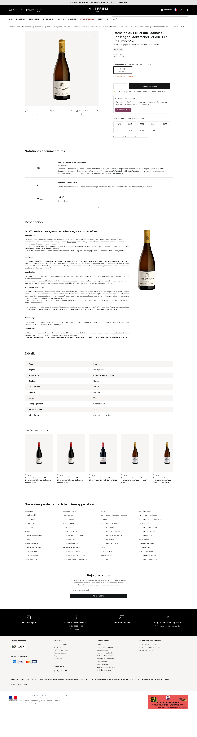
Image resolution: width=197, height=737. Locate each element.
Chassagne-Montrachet (138, 45)
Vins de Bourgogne (54, 27)
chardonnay (29, 324)
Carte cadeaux (102, 650)
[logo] (99, 9)
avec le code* (93, 2)
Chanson (28, 539)
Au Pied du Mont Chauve (148, 515)
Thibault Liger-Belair (70, 531)
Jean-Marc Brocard (108, 551)
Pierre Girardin (144, 523)
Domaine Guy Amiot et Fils (148, 559)
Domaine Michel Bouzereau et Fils (75, 559)
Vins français (39, 27)
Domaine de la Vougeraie (148, 527)
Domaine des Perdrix (33, 555)
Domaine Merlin (31, 559)
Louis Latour (29, 511)
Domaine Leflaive (107, 539)
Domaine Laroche (107, 527)
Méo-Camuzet (144, 539)
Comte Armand (144, 547)
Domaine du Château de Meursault (114, 515)
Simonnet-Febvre (31, 543)
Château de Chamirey (33, 547)
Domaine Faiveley (145, 511)
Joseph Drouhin (30, 515)
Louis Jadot (105, 511)
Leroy (103, 547)
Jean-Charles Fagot (146, 551)
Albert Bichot (68, 515)
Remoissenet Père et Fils (72, 547)
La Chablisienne (30, 527)
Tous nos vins (27, 27)
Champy (104, 519)
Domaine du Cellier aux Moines (103, 27)
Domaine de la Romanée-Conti (74, 555)
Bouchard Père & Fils (70, 511)
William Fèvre (30, 523)
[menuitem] (11, 19)
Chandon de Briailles (146, 543)
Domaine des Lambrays (71, 551)
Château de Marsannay (33, 535)
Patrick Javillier (106, 555)
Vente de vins (14, 27)
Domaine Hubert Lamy (109, 543)
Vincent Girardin (69, 523)
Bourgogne (123, 45)
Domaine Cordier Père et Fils (111, 535)
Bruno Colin (67, 527)
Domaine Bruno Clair (70, 543)
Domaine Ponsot (69, 539)
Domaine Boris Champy (147, 555)
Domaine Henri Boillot (147, 531)
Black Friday (22, 684)
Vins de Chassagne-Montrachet (76, 27)
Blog (55, 656)
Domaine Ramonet (108, 559)
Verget (27, 531)
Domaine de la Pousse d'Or (111, 531)
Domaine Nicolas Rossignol (111, 523)
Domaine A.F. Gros (145, 535)
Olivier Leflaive (68, 519)
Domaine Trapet (31, 551)
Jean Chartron (30, 519)
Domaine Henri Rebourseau (73, 535)
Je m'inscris (98, 596)
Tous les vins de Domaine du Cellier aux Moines (130, 137)
